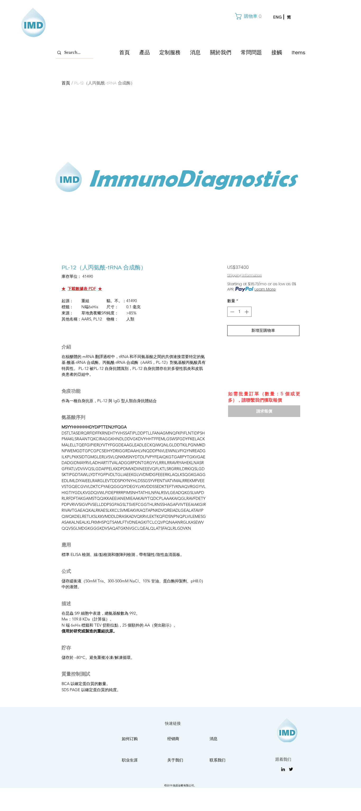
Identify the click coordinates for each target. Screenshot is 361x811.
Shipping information (244, 275)
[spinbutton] (239, 312)
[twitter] (291, 769)
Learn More (265, 289)
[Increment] (247, 312)
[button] (247, 16)
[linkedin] (283, 769)
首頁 (66, 82)
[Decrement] (231, 312)
